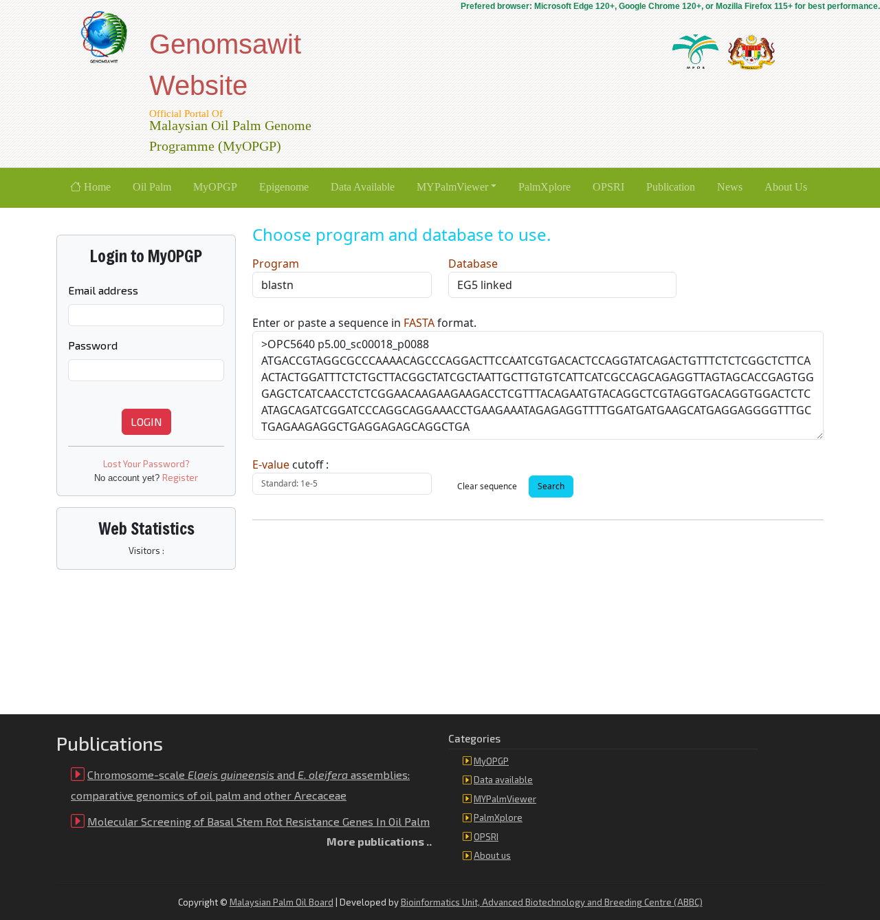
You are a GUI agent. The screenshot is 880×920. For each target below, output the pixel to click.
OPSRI (486, 836)
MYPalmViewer (505, 798)
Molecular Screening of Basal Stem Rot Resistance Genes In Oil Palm (258, 821)
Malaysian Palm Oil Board (281, 902)
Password (93, 345)
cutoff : (290, 464)
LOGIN (146, 421)
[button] (456, 187)
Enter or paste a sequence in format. (364, 322)
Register (180, 477)
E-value (270, 464)
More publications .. (379, 841)
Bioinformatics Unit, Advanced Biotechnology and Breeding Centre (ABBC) (552, 902)
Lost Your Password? (146, 463)
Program (275, 263)
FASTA (419, 322)
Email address (103, 290)
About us (492, 855)
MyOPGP (491, 761)
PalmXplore (498, 817)
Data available (503, 779)
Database (473, 263)
